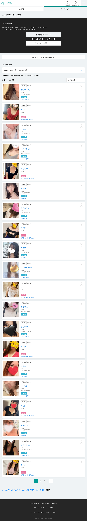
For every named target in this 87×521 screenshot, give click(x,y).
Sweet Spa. (24, 139)
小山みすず (26, 267)
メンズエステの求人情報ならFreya (39, 512)
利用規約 (51, 508)
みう (22, 287)
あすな (24, 425)
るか (24, 188)
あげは (23, 247)
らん (24, 346)
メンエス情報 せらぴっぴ (10, 490)
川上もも (24, 386)
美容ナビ (54, 512)
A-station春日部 (25, 99)
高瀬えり (25, 445)
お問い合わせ (45, 503)
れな (24, 405)
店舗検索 (21, 9)
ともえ (24, 168)
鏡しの (24, 326)
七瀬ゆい (25, 89)
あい (24, 109)
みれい (23, 228)
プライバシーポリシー (39, 508)
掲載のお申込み (34, 503)
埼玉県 (32, 490)
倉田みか (25, 208)
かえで (24, 307)
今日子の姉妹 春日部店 (27, 119)
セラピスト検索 (24, 490)
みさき (24, 366)
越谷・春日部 (40, 490)
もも (24, 465)
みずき (24, 129)
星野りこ (25, 149)
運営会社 (54, 503)
